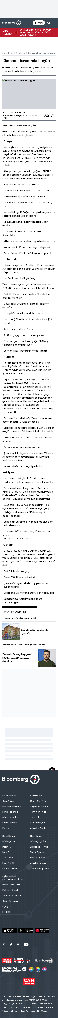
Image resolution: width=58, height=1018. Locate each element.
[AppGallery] (42, 930)
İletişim (6, 911)
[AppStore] (9, 930)
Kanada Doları (9, 868)
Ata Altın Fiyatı (37, 822)
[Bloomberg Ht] (44, 960)
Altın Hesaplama (38, 863)
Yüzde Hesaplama (39, 868)
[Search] (48, 23)
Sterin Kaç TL (9, 857)
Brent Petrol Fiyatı (39, 846)
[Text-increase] (46, 115)
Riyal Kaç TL (8, 863)
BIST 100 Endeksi (38, 857)
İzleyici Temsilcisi (11, 884)
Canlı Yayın (8, 801)
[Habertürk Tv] (19, 960)
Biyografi (6, 906)
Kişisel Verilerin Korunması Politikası (12, 878)
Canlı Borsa (36, 835)
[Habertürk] (7, 960)
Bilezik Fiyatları (37, 852)
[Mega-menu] (54, 23)
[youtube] (26, 945)
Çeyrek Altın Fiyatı (39, 806)
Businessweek (9, 795)
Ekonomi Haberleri (11, 806)
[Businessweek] (14, 969)
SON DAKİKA (7, 33)
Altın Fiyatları (36, 795)
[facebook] (11, 945)
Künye (5, 828)
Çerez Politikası (10, 901)
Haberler (21, 53)
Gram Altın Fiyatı (38, 801)
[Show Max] (44, 969)
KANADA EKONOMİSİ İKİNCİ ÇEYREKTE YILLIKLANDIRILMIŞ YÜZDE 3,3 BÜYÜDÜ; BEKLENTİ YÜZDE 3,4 (35, 32)
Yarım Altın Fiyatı (38, 817)
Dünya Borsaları (10, 817)
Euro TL (6, 852)
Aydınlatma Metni (11, 895)
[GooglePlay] (25, 930)
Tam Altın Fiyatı (38, 811)
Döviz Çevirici (9, 841)
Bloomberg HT (8, 53)
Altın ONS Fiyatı (38, 828)
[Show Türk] (38, 969)
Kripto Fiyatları (9, 822)
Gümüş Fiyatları (38, 841)
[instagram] (18, 945)
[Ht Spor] (29, 960)
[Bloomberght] (11, 22)
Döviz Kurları (8, 835)
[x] (3, 945)
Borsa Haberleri (10, 811)
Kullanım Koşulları (11, 890)
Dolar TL (6, 846)
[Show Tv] (31, 969)
